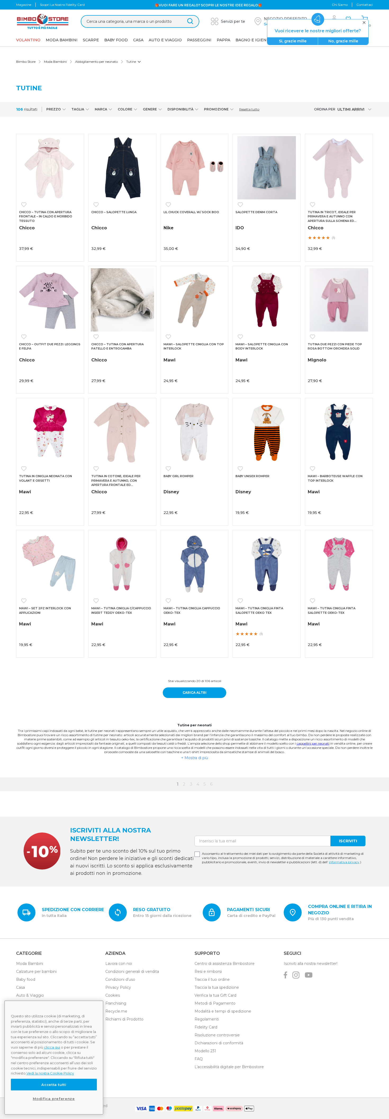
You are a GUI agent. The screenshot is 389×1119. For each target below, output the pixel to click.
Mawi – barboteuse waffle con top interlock (335, 478)
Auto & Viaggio (30, 995)
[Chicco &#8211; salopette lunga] (122, 168)
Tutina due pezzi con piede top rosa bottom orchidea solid (335, 346)
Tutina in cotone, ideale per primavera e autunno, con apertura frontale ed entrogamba (116, 480)
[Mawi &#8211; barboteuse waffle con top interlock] (339, 432)
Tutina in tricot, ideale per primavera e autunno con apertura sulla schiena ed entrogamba (332, 216)
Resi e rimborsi (208, 971)
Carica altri (194, 693)
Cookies (112, 995)
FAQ (199, 1059)
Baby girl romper (178, 476)
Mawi (169, 359)
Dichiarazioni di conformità (219, 1043)
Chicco (27, 227)
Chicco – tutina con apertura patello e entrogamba (117, 346)
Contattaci (364, 5)
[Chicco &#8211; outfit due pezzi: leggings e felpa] (50, 300)
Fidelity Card (206, 1027)
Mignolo (317, 359)
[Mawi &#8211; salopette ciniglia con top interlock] (194, 300)
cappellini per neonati (313, 743)
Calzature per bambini (36, 971)
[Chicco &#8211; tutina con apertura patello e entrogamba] (122, 300)
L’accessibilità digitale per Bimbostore (229, 1066)
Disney (171, 491)
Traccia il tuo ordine (212, 979)
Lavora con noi (118, 963)
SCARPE (91, 40)
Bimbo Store (25, 62)
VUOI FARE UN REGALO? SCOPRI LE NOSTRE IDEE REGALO (208, 5)
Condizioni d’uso (120, 979)
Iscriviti (348, 841)
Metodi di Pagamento (215, 1003)
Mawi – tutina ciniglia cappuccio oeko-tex (192, 610)
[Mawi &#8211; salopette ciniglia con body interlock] (266, 300)
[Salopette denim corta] (266, 168)
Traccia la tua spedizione (217, 987)
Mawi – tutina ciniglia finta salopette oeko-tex (331, 610)
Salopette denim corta (256, 212)
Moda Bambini (62, 40)
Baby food (25, 979)
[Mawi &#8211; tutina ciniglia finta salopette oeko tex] (266, 564)
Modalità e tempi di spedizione (223, 1011)
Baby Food (116, 40)
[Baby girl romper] (194, 432)
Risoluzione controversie (217, 1035)
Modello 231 (205, 1051)
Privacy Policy (118, 987)
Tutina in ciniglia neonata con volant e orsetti (45, 478)
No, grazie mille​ (343, 41)
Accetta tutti (53, 1084)
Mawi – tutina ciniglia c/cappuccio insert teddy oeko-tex (121, 610)
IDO (240, 227)
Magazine (23, 5)
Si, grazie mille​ (292, 41)
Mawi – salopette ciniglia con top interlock (194, 346)
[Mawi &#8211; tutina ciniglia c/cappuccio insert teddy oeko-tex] (122, 564)
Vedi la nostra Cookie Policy (50, 1073)
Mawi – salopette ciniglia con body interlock (262, 346)
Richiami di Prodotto (124, 1019)
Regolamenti (207, 1019)
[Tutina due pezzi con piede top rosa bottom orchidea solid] (339, 300)
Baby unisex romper (252, 476)
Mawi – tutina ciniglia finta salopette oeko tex (259, 610)
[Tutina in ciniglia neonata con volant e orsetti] (50, 432)
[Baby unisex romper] (266, 432)
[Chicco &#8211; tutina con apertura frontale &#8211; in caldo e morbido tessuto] (50, 168)
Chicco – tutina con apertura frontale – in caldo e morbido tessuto (45, 216)
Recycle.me (116, 1011)
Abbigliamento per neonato (96, 62)
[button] (25, 205)
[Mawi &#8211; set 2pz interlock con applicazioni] (50, 564)
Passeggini (199, 40)
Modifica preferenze (54, 1098)
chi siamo (340, 5)
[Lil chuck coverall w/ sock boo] (194, 168)
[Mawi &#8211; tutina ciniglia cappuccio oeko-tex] (194, 564)
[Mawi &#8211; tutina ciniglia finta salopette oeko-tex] (339, 564)
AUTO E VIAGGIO (165, 40)
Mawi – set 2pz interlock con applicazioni (45, 610)
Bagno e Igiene (252, 40)
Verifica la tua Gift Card (215, 995)
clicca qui (52, 1047)
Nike (169, 227)
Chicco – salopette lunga (114, 212)
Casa (138, 40)
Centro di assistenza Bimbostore (225, 963)
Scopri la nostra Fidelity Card (62, 5)
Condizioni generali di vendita (132, 971)
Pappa (223, 40)
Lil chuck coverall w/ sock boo (191, 212)
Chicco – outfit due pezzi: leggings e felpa (49, 346)
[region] (53, 1057)
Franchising (115, 1003)
